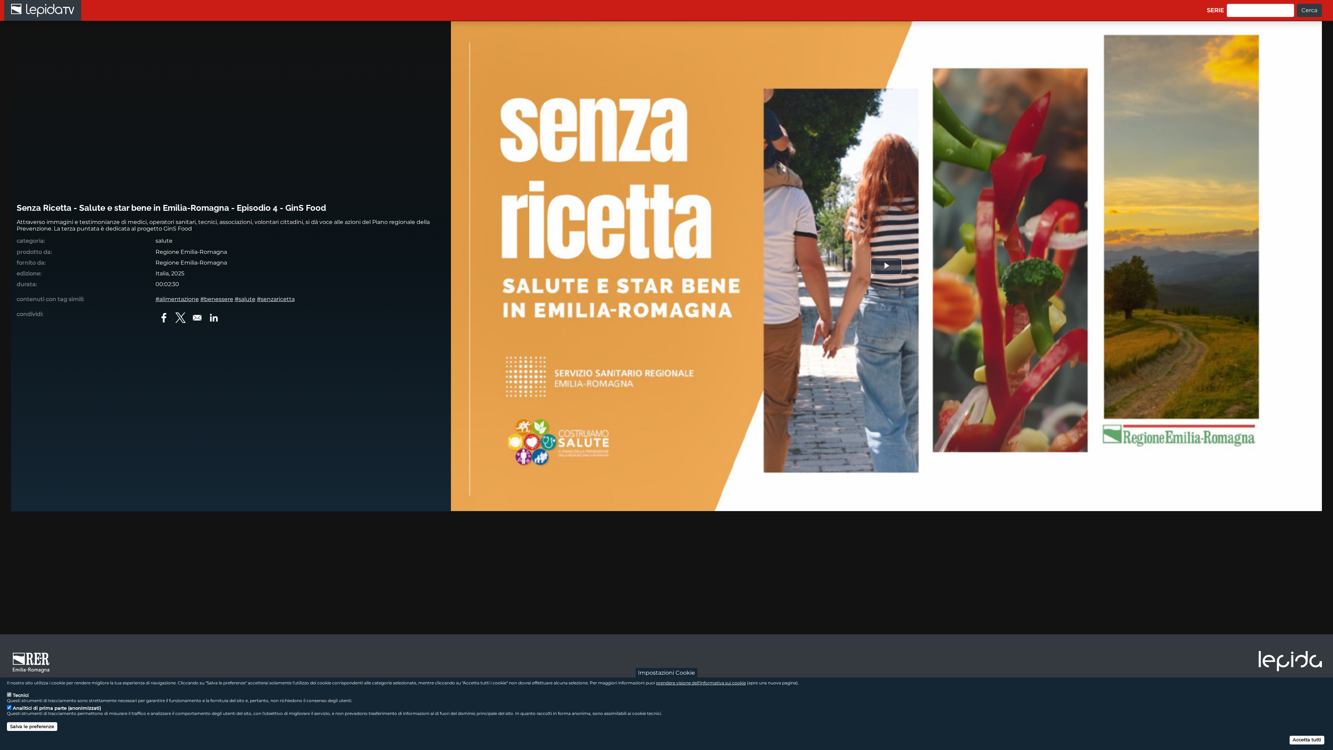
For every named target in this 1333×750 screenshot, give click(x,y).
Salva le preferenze (32, 726)
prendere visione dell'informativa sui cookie (701, 682)
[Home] (42, 10)
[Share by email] (197, 318)
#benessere (216, 299)
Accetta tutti (1307, 739)
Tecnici (21, 695)
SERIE (1215, 10)
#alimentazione (177, 299)
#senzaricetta (276, 299)
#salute (245, 299)
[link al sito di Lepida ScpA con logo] (1290, 661)
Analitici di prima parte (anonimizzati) (57, 708)
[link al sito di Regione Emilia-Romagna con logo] (33, 662)
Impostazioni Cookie (666, 672)
